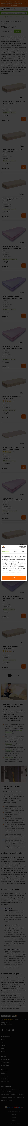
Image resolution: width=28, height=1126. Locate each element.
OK (14, 577)
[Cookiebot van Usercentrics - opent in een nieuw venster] (19, 547)
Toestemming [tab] (5, 551)
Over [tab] (23, 551)
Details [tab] (14, 551)
